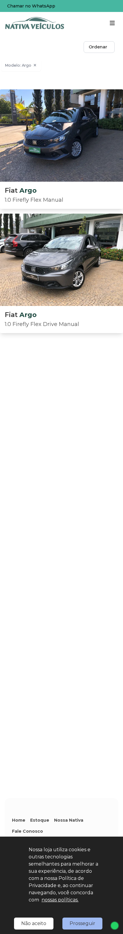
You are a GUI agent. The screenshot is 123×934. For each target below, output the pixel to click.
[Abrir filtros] (120, 47)
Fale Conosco (27, 831)
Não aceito (33, 923)
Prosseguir (82, 923)
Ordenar (98, 47)
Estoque (39, 820)
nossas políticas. (60, 900)
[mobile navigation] (112, 23)
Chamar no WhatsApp (31, 6)
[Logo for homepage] (34, 23)
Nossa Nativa (68, 820)
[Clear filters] (35, 65)
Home (18, 820)
